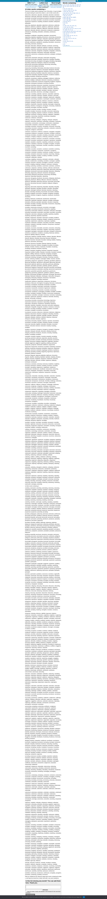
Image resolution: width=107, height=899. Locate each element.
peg (67, 31)
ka (64, 22)
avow (71, 6)
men (73, 25)
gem (65, 17)
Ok (83, 897)
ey (69, 14)
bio (65, 8)
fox (70, 15)
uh (66, 38)
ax (75, 6)
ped (65, 31)
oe (68, 28)
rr (68, 34)
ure (73, 38)
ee (68, 13)
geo (68, 17)
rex (66, 34)
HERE (40, 6)
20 (60, 7)
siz (72, 35)
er (79, 13)
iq (74, 20)
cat (64, 10)
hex (65, 18)
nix (69, 27)
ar (75, 4)
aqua (73, 4)
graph (74, 17)
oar (66, 28)
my (75, 25)
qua (72, 32)
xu (66, 42)
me (70, 25)
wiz (72, 41)
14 (51, 7)
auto (68, 6)
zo (68, 45)
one (76, 28)
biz (67, 8)
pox (80, 31)
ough (66, 29)
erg (63, 14)
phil (72, 31)
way (68, 41)
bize (69, 8)
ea (64, 13)
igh (67, 20)
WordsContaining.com (37, 1)
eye (71, 14)
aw (73, 6)
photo (74, 31)
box (72, 8)
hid (67, 18)
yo (64, 44)
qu (70, 32)
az (63, 7)
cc (66, 10)
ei (72, 13)
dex (67, 11)
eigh (74, 13)
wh (70, 41)
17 (56, 7)
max (68, 25)
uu (75, 38)
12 (60, 5)
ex (67, 14)
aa (64, 4)
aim (68, 4)
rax (64, 34)
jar (64, 21)
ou (63, 29)
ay (79, 6)
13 (61, 5)
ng (67, 27)
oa (64, 28)
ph (69, 31)
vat (64, 39)
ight (70, 20)
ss (76, 35)
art (80, 4)
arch (78, 4)
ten (64, 37)
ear (66, 13)
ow (68, 29)
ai (66, 4)
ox (70, 29)
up (69, 38)
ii (71, 20)
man (65, 25)
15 (53, 7)
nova (72, 27)
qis (68, 32)
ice (64, 20)
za (64, 45)
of (70, 28)
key (66, 22)
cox (73, 10)
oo (78, 28)
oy (72, 29)
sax (65, 35)
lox (64, 24)
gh (70, 17)
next (65, 27)
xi (64, 42)
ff (68, 15)
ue (64, 38)
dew (65, 11)
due (72, 11)
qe (64, 32)
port (78, 31)
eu (65, 14)
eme (77, 13)
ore (80, 28)
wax (65, 41)
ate (63, 6)
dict (70, 11)
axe (77, 6)
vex (67, 39)
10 (57, 5)
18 (57, 7)
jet (68, 21)
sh (70, 35)
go (71, 17)
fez (66, 15)
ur (71, 38)
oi (73, 28)
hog (69, 18)
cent (69, 10)
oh (72, 28)
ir (75, 20)
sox (74, 35)
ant (70, 4)
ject (66, 21)
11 (58, 5)
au (65, 6)
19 (59, 7)
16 (54, 7)
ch (71, 10)
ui (68, 38)
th (66, 37)
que (75, 32)
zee (67, 45)
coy (75, 10)
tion (68, 37)
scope (67, 35)
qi (66, 32)
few (64, 15)
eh (70, 13)
